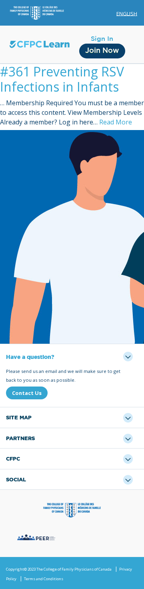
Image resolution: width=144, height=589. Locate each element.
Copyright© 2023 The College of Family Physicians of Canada (59, 569)
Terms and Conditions (43, 578)
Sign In (102, 39)
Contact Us (27, 393)
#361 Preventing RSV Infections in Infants (62, 79)
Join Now (102, 50)
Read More (115, 122)
